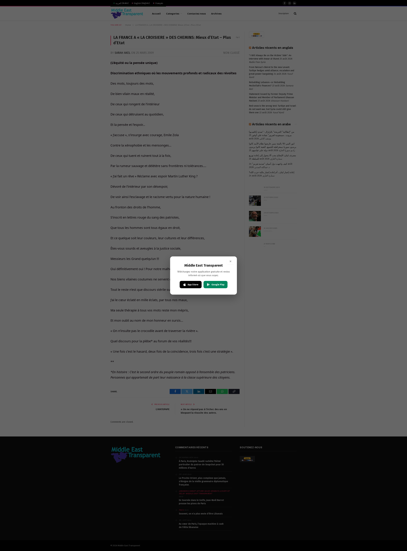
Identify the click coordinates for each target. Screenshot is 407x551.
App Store (193, 284)
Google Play (217, 284)
